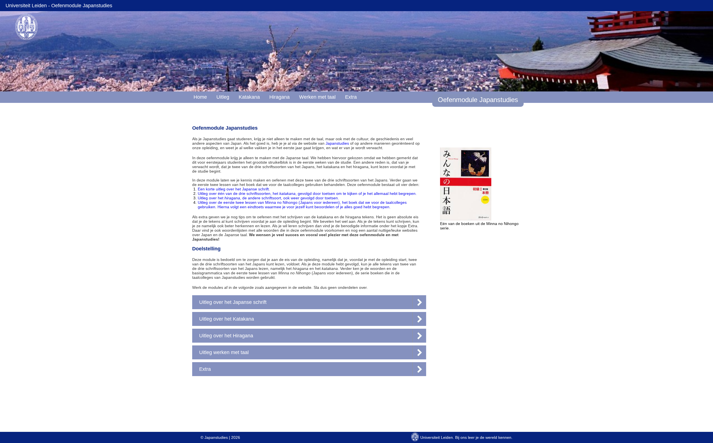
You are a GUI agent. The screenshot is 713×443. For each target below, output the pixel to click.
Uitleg (222, 97)
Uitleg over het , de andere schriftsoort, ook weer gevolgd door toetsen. (268, 198)
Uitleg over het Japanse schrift (233, 302)
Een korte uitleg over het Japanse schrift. (234, 189)
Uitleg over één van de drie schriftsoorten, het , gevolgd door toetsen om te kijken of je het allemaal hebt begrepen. (307, 193)
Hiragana (279, 97)
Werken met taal (317, 97)
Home (200, 97)
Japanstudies (337, 143)
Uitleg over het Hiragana (226, 335)
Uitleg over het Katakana (226, 319)
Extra (351, 97)
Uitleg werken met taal (224, 352)
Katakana (249, 97)
